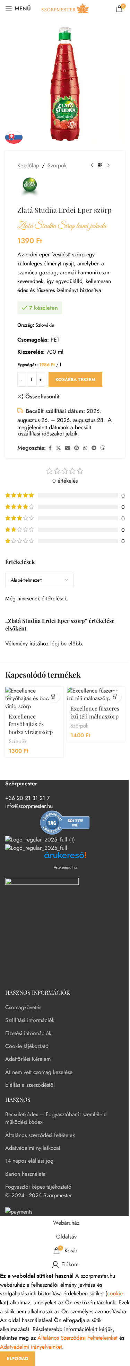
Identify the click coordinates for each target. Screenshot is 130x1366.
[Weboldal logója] (65, 8)
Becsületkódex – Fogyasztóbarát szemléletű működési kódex (55, 1118)
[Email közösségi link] (67, 448)
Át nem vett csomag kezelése (38, 1072)
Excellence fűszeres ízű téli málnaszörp (94, 712)
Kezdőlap (28, 165)
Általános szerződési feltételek (40, 1135)
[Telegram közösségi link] (93, 448)
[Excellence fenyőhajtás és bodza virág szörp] (34, 698)
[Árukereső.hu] (65, 822)
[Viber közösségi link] (102, 448)
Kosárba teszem (75, 379)
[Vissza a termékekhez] (100, 165)
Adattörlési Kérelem (28, 1059)
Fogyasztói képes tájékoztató (38, 1187)
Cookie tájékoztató (27, 1046)
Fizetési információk (28, 1033)
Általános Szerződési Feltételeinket (77, 1338)
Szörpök (57, 165)
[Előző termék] (92, 165)
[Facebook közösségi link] (50, 448)
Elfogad (17, 1358)
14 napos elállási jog (29, 1161)
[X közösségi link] (58, 448)
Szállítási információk (29, 1020)
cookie (115, 1293)
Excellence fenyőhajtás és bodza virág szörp (31, 724)
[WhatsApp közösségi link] (85, 448)
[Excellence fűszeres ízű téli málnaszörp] (96, 695)
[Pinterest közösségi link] (76, 448)
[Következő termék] (108, 165)
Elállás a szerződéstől (30, 1085)
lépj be (58, 643)
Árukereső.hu (65, 867)
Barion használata (25, 1174)
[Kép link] (42, 929)
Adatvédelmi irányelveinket (31, 1347)
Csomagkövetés (23, 1007)
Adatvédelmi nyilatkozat (32, 1148)
